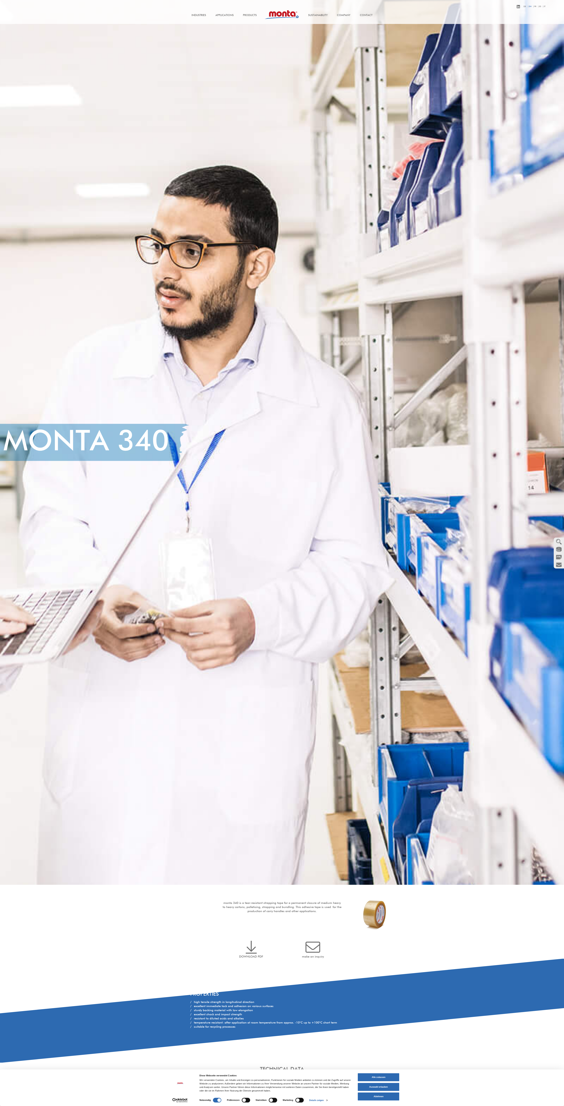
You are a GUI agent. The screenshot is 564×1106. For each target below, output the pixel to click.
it (544, 6)
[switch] (246, 1100)
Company (343, 15)
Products (250, 15)
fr (535, 6)
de (525, 6)
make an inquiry (313, 956)
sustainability (318, 15)
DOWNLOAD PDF (251, 956)
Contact (366, 15)
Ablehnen (378, 1096)
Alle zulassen (378, 1077)
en (530, 6)
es (540, 6)
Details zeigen (316, 1100)
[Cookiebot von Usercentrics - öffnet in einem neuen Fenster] (180, 1100)
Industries (199, 15)
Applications (224, 15)
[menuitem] (198, 15)
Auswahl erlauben (378, 1087)
